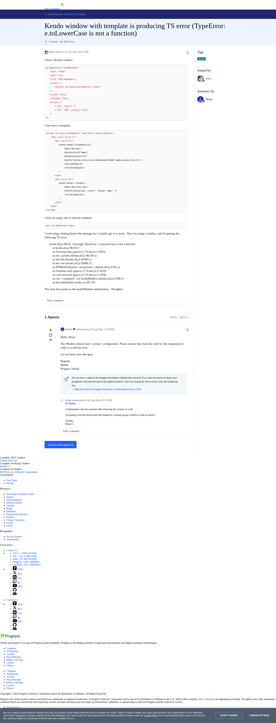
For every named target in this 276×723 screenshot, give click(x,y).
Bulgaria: (26, 561)
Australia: (27, 564)
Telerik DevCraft (8, 460)
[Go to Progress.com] (10, 637)
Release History (14, 502)
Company (11, 648)
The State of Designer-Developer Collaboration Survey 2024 (110, 389)
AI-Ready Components (25, 472)
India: (25, 559)
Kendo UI (5, 466)
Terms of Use (13, 707)
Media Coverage (14, 659)
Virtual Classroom (15, 520)
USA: (25, 553)
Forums (10, 505)
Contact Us (12, 550)
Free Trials (11, 480)
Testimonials (12, 539)
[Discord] (15, 594)
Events (9, 522)
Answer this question (60, 444)
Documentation (14, 499)
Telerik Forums (55, 14)
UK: (25, 556)
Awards (10, 654)
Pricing (10, 483)
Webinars (11, 511)
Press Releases (13, 657)
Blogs (9, 508)
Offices (10, 665)
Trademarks (209, 699)
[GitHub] (15, 590)
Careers (10, 662)
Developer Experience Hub (20, 494)
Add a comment (55, 300)
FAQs (9, 525)
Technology (12, 651)
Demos (10, 497)
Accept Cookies (229, 715)
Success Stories (14, 536)
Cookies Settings (259, 715)
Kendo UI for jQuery (75, 14)
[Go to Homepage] (62, 8)
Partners (10, 517)
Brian (52, 52)
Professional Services (17, 514)
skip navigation (52, 8)
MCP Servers (6, 472)
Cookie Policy (151, 715)
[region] (138, 715)
